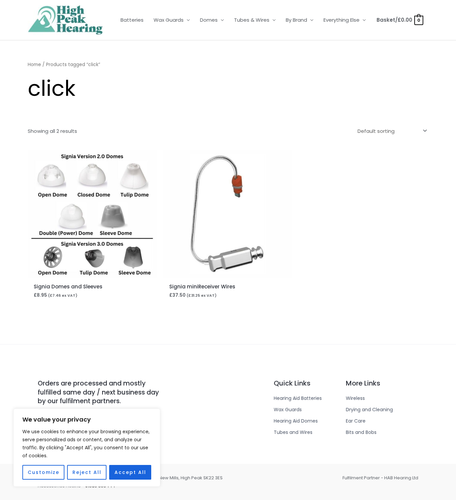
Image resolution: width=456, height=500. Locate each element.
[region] (86, 448)
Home (34, 64)
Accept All (130, 472)
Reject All (86, 472)
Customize (43, 472)
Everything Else (341, 19)
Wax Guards (169, 19)
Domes (209, 19)
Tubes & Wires (251, 19)
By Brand (296, 19)
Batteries (132, 19)
